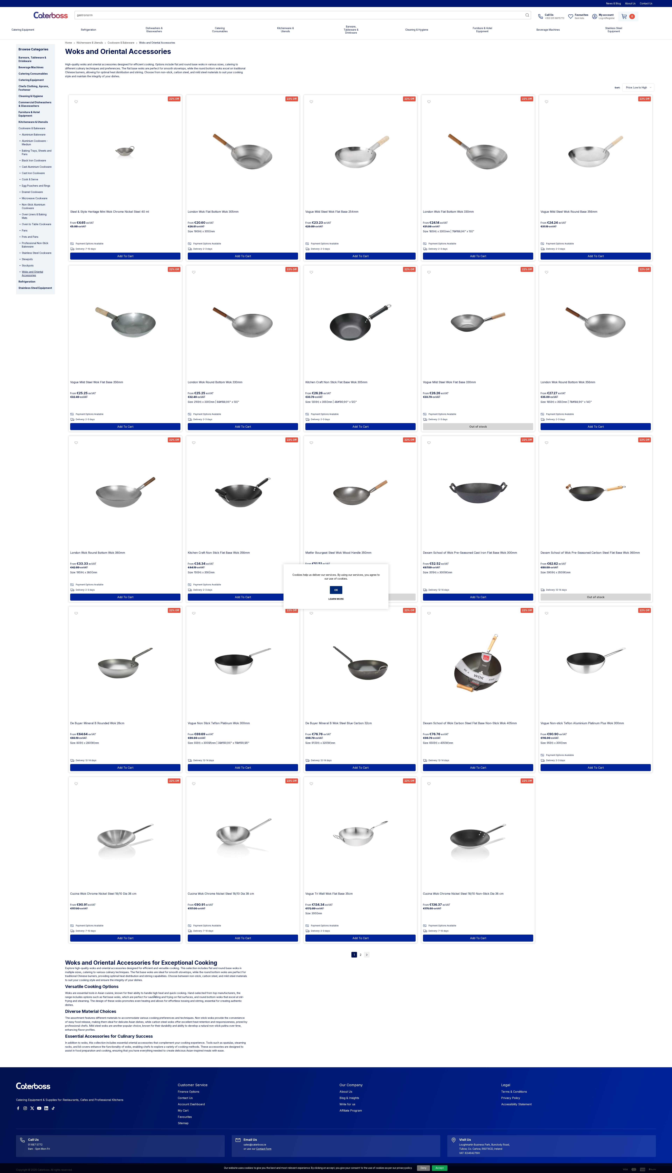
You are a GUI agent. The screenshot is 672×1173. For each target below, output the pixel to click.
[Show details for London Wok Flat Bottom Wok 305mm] (243, 151)
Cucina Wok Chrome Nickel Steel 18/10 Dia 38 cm (103, 893)
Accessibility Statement (516, 1104)
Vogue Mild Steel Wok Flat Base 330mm (449, 382)
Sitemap (183, 1123)
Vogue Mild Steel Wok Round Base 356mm (569, 211)
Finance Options (188, 1091)
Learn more (336, 598)
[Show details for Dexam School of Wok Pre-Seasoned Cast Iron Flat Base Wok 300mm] (478, 492)
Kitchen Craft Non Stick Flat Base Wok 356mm (219, 552)
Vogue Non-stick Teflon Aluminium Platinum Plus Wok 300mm (582, 723)
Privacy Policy (510, 1098)
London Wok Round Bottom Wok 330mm (215, 382)
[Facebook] (18, 1108)
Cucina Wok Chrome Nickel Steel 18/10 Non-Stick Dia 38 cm (463, 893)
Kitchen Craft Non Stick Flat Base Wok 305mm (336, 382)
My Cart (183, 1110)
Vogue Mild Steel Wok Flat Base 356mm (96, 382)
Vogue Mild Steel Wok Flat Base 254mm (331, 211)
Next (367, 955)
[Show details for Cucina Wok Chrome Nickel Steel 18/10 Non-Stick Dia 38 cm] (478, 833)
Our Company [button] (351, 1085)
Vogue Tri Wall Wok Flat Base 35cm (329, 893)
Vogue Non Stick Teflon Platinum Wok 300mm (219, 723)
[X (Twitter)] (32, 1108)
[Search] (527, 15)
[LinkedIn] (46, 1108)
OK (336, 590)
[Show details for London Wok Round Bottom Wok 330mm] (243, 322)
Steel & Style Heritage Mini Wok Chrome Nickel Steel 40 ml (109, 211)
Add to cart (125, 256)
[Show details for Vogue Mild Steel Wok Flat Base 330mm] (478, 322)
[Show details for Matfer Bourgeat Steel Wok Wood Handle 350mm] (360, 492)
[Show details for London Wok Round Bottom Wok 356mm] (596, 322)
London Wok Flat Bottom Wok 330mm (448, 211)
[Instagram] (25, 1108)
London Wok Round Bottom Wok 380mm (97, 552)
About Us (630, 3)
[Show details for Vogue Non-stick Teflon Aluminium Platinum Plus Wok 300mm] (596, 663)
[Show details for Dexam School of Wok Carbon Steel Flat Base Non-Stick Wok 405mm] (478, 663)
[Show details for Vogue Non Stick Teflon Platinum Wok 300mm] (243, 663)
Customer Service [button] (193, 1085)
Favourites (185, 1117)
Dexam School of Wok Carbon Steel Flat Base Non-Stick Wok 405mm (470, 723)
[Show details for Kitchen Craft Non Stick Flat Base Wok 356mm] (243, 492)
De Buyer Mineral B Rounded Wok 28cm (97, 723)
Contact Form (263, 1148)
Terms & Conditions (514, 1091)
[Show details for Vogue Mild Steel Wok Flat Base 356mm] (125, 322)
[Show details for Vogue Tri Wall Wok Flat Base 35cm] (360, 833)
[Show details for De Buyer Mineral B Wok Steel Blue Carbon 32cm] (360, 663)
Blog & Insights (349, 1098)
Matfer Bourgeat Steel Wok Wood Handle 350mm (338, 552)
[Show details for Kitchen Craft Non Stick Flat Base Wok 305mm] (360, 322)
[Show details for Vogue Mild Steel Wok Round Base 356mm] (596, 151)
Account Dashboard (191, 1104)
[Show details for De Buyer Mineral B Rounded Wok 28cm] (125, 663)
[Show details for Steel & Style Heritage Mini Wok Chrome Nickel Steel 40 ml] (125, 151)
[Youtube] (39, 1108)
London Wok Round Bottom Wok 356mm (568, 382)
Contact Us (646, 3)
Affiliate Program (351, 1110)
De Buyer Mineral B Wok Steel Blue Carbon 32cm (338, 723)
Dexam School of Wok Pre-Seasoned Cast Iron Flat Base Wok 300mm (470, 552)
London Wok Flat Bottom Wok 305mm (213, 211)
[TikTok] (53, 1108)
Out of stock (478, 426)
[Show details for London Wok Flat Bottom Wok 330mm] (478, 151)
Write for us (347, 1104)
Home (68, 42)
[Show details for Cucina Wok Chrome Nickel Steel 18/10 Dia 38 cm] (125, 833)
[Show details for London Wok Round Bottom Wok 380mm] (125, 492)
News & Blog (613, 3)
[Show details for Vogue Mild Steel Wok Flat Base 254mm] (360, 151)
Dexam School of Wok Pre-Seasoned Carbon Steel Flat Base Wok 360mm (590, 552)
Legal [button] (505, 1085)
